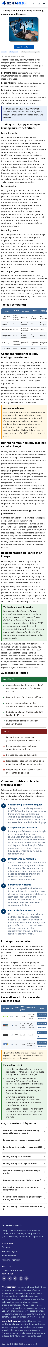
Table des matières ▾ (24, 47)
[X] (9, 1278)
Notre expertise (9, 1255)
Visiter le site (42, 1014)
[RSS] (4, 1278)
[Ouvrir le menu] (44, 3)
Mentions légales (10, 1251)
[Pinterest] (26, 1278)
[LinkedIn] (21, 1278)
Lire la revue (42, 1018)
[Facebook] (15, 1278)
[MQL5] (5, 1045)
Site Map (6, 1247)
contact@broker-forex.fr (13, 1270)
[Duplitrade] (5, 1035)
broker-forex (12, 1225)
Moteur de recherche (12, 1259)
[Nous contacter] (39, 3)
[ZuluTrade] (5, 1026)
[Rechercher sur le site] (34, 3)
